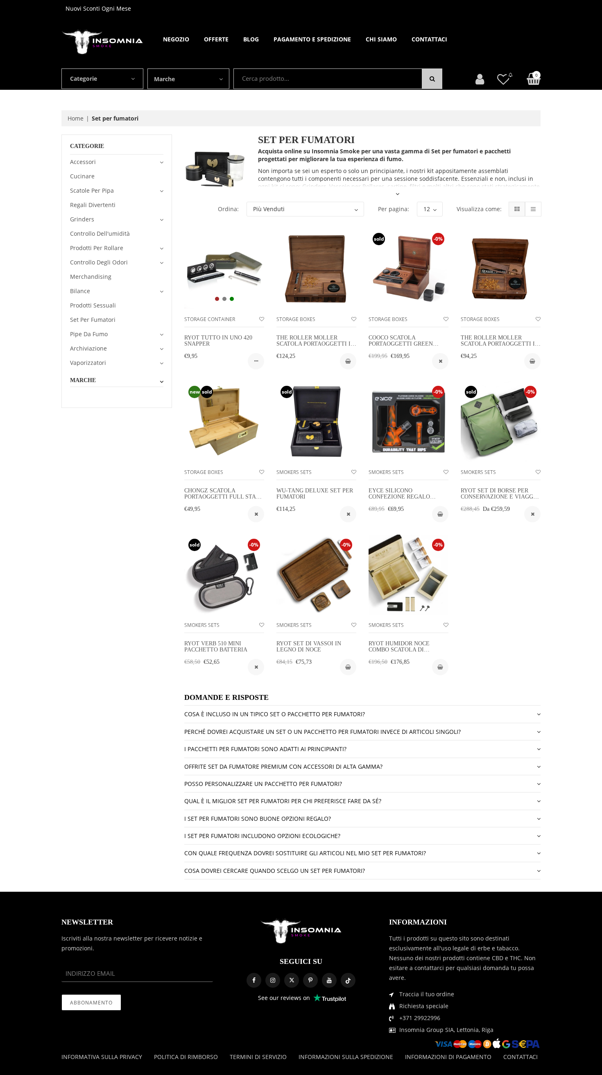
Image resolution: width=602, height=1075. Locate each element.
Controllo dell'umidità (100, 233)
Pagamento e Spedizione (312, 39)
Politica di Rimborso (186, 1057)
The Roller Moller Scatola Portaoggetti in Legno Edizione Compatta (500, 347)
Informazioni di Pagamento (448, 1057)
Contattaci (429, 39)
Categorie (83, 78)
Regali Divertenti (92, 205)
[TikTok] (348, 980)
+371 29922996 (419, 1018)
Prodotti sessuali (93, 305)
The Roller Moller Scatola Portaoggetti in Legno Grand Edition (315, 344)
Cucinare (82, 176)
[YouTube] (329, 980)
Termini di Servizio (258, 1057)
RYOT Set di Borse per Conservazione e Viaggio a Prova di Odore (500, 496)
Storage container (209, 319)
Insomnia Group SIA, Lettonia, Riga (446, 1030)
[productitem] (217, 299)
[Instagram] (272, 980)
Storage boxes (295, 319)
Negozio (176, 39)
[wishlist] (261, 319)
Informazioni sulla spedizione (346, 1057)
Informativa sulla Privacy (101, 1057)
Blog (251, 39)
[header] (503, 79)
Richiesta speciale (423, 1006)
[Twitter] (291, 980)
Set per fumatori (92, 319)
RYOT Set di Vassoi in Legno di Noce (308, 646)
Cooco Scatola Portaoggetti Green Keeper (401, 344)
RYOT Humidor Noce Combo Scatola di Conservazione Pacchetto (399, 652)
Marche (164, 79)
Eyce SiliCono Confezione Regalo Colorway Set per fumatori (399, 499)
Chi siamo (381, 39)
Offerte (216, 39)
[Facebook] (254, 980)
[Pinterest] (310, 980)
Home (76, 118)
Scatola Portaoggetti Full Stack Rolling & (224, 496)
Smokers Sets (294, 472)
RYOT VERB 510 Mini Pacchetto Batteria (215, 646)
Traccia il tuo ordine (426, 994)
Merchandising (90, 276)
